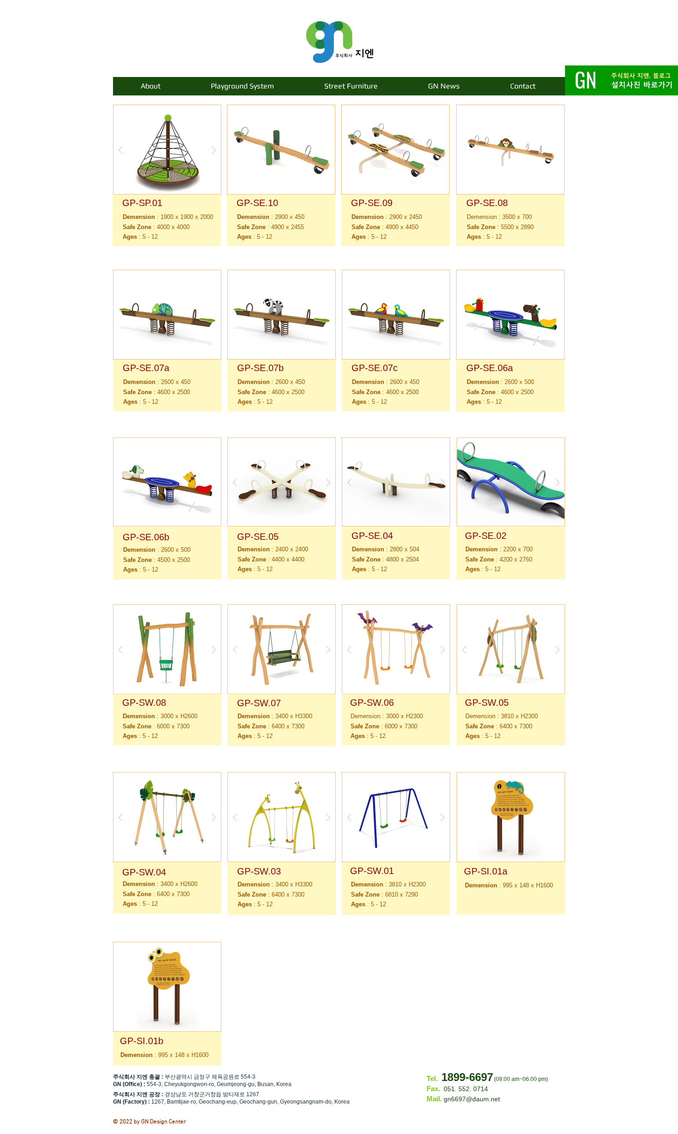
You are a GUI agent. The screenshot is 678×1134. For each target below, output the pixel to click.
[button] (167, 149)
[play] (199, 112)
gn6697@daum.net (472, 1099)
